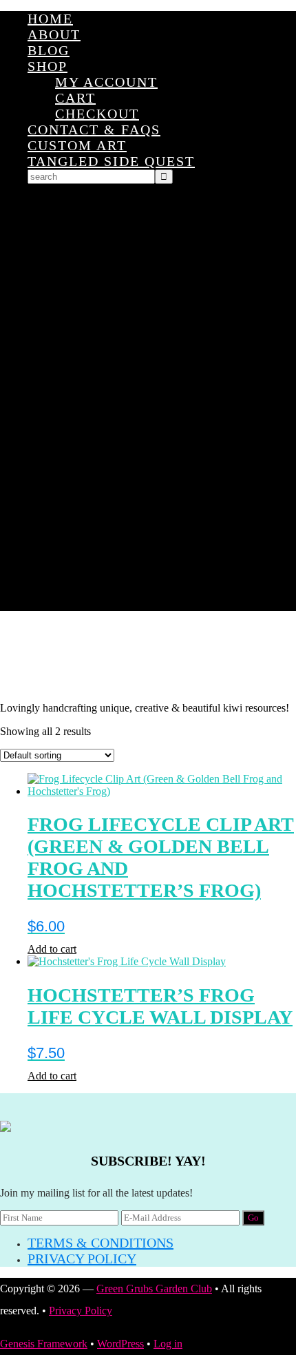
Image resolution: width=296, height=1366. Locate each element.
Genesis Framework (43, 1343)
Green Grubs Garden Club (148, 656)
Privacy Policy (82, 1258)
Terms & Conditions (100, 1242)
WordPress (120, 1343)
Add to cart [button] (52, 949)
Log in (168, 1343)
